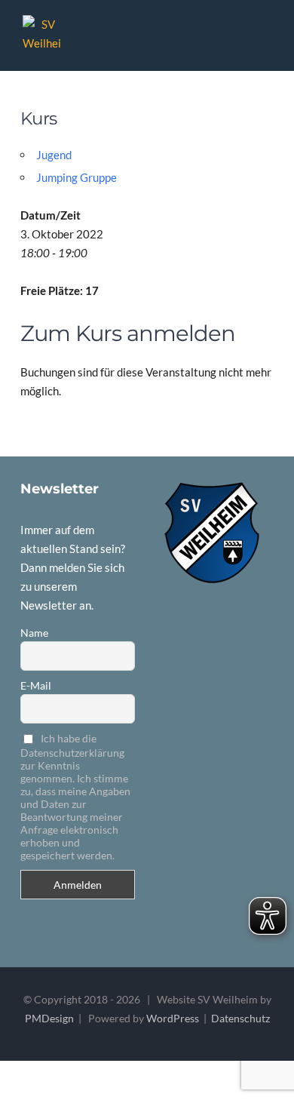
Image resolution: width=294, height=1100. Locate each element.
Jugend (54, 154)
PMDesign (49, 1018)
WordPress (172, 1018)
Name (34, 632)
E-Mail (35, 685)
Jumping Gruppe (76, 177)
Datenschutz (240, 1018)
